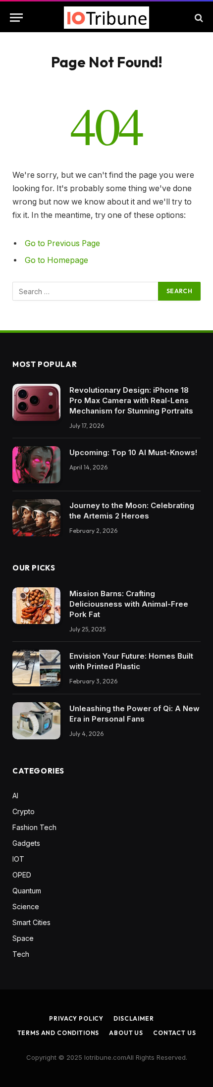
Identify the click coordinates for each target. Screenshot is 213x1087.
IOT (18, 859)
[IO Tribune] (106, 17)
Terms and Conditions (58, 1032)
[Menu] (16, 17)
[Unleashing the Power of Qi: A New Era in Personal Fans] (36, 720)
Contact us (174, 1032)
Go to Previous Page (62, 243)
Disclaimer (133, 1018)
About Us (126, 1032)
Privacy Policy (76, 1018)
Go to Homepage (56, 260)
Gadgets (26, 843)
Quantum (26, 890)
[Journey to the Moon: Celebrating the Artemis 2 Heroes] (36, 517)
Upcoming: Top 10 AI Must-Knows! (133, 452)
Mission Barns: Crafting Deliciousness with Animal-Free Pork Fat (128, 604)
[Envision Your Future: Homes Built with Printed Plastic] (36, 668)
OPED (21, 875)
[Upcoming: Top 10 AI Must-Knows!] (36, 464)
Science (25, 906)
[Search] (198, 17)
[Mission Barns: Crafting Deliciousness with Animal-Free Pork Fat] (36, 605)
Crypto (23, 811)
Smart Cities (31, 922)
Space (23, 938)
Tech (20, 954)
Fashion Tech (34, 827)
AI (15, 795)
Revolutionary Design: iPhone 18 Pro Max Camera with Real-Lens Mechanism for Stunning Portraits (131, 400)
